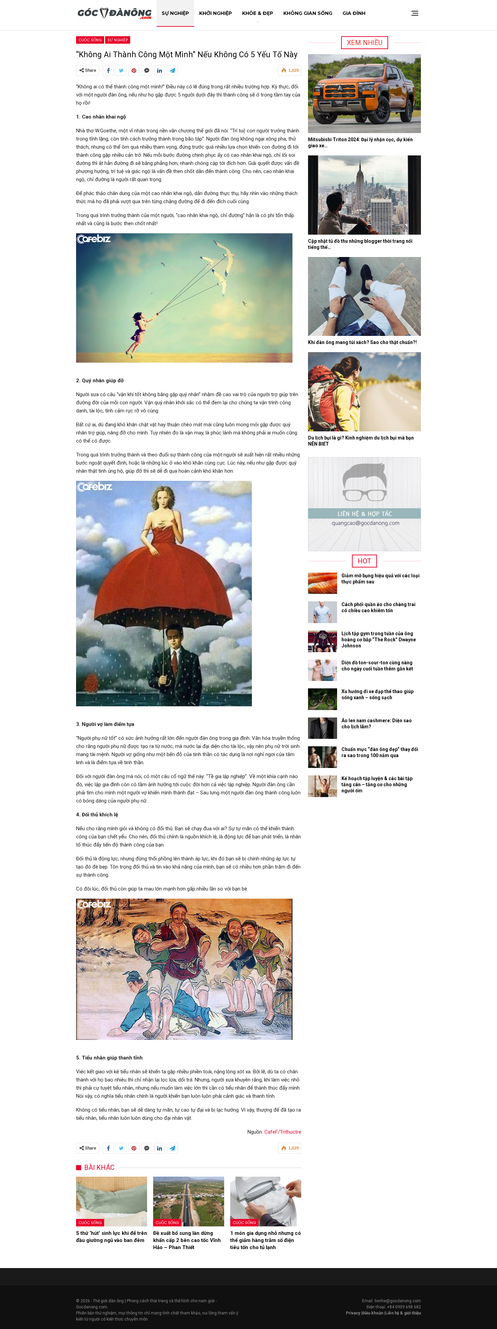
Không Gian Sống (307, 13)
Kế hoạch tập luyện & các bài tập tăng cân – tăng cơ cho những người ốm (376, 784)
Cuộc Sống (90, 40)
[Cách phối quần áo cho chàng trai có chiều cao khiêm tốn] (322, 612)
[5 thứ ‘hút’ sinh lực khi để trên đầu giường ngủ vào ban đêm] (111, 1201)
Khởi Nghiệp (215, 13)
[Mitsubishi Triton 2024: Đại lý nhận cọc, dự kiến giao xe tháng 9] (364, 93)
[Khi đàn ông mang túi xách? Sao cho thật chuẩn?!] (364, 296)
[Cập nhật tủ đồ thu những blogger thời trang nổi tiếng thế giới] (364, 195)
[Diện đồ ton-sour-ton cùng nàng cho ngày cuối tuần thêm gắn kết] (322, 670)
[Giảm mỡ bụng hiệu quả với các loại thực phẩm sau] (322, 583)
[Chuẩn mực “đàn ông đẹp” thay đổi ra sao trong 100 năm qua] (322, 757)
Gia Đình (353, 13)
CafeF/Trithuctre (282, 1132)
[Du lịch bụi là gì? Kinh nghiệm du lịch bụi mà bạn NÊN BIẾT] (364, 391)
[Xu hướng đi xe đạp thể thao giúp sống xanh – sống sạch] (322, 699)
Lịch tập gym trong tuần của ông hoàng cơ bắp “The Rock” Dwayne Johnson (378, 639)
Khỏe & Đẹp (257, 13)
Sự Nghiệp (175, 13)
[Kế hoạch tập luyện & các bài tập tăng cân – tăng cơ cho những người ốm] (322, 786)
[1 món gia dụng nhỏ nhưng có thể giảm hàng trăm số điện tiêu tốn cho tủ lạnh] (265, 1201)
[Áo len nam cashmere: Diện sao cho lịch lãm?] (322, 728)
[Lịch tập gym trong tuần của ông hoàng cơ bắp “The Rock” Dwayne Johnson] (322, 641)
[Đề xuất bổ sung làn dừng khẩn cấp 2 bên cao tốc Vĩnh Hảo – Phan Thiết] (188, 1201)
